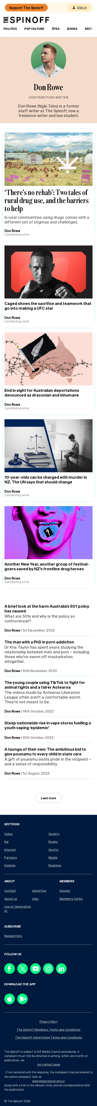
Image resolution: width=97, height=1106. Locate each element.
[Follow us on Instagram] (49, 973)
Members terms (71, 898)
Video (8, 834)
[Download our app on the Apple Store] (10, 1003)
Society (54, 834)
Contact (10, 890)
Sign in (82, 7)
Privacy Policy (48, 1021)
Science (10, 865)
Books (72, 29)
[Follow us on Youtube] (36, 973)
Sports (53, 849)
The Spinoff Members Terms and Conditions (48, 1029)
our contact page (48, 1064)
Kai (6, 841)
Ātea (56, 29)
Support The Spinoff (26, 7)
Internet (10, 849)
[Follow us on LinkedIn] (62, 973)
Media (52, 857)
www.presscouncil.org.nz (48, 1081)
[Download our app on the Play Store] (23, 1003)
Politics (10, 29)
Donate (65, 890)
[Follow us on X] (23, 973)
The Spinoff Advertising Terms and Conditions (48, 1037)
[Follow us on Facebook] (10, 973)
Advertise (39, 890)
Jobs (35, 898)
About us (10, 898)
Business (54, 865)
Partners (10, 857)
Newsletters (13, 936)
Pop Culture (34, 29)
